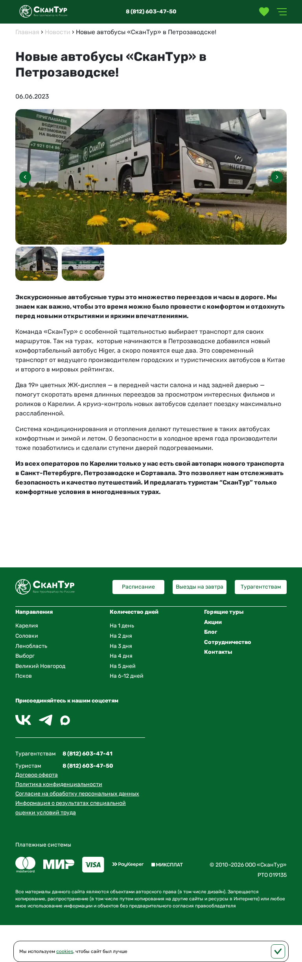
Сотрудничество (227, 642)
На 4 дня (121, 656)
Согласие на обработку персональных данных (77, 793)
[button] (277, 177)
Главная (27, 32)
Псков (23, 676)
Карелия (26, 625)
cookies (64, 951)
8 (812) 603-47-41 (87, 753)
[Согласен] (278, 951)
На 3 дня (121, 646)
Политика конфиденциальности (58, 784)
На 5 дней (123, 666)
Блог (210, 632)
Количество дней (134, 612)
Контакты (218, 652)
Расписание (138, 586)
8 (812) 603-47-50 (151, 11)
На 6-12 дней (127, 676)
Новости (57, 32)
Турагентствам (261, 586)
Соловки (26, 636)
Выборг (25, 656)
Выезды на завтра (199, 586)
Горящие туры (224, 612)
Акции (213, 622)
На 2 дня (121, 636)
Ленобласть (31, 646)
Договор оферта (36, 775)
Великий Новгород (40, 666)
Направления (34, 612)
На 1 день (122, 625)
